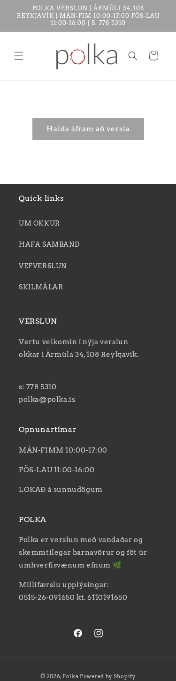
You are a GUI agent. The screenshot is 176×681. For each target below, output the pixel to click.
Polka (70, 676)
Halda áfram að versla (88, 129)
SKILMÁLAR (41, 287)
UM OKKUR (39, 223)
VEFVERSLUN (43, 266)
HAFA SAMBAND (49, 244)
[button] (18, 55)
